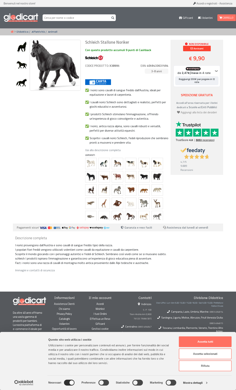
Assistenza (225, 3)
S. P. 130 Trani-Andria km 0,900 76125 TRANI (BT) (141, 314)
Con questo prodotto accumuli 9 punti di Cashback (118, 50)
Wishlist (100, 309)
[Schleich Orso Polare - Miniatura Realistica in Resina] (130, 203)
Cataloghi (64, 319)
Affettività (38, 31)
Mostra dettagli (193, 382)
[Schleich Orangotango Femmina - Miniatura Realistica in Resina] (117, 203)
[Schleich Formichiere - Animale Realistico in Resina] (104, 216)
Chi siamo (64, 309)
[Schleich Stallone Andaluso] (104, 163)
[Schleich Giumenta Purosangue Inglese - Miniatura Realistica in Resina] (117, 216)
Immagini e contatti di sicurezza (35, 270)
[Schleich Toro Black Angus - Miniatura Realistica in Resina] (157, 176)
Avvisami (198, 48)
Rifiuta (205, 365)
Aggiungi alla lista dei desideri (199, 112)
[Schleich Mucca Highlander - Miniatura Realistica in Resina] (130, 190)
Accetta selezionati (205, 353)
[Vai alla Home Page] (12, 32)
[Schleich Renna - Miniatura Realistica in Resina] (157, 203)
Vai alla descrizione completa (103, 150)
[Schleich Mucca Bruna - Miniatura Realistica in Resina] (130, 176)
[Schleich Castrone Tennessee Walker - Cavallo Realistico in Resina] (90, 176)
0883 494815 (216, 323)
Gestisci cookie (100, 329)
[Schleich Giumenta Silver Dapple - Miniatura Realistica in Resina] (104, 190)
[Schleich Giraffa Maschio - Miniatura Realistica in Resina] (104, 203)
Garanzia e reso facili (138, 227)
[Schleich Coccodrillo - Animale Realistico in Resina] (90, 203)
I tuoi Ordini (100, 314)
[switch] (103, 383)
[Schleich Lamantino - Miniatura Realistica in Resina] (90, 216)
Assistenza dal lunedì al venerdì (187, 227)
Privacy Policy (64, 314)
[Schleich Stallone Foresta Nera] (90, 190)
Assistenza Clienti (64, 304)
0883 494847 (145, 326)
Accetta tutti (205, 341)
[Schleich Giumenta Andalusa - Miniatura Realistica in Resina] (117, 163)
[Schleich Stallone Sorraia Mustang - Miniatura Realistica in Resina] (117, 190)
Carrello (227, 18)
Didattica (22, 31)
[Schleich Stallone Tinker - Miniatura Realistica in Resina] (157, 163)
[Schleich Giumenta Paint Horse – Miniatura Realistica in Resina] (144, 216)
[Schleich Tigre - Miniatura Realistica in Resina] (144, 190)
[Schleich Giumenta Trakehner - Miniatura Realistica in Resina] (157, 216)
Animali (52, 31)
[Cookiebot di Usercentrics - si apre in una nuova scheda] (24, 383)
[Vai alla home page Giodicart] (21, 17)
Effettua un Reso (100, 319)
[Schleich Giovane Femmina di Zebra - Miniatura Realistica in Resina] (144, 203)
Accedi (206, 3)
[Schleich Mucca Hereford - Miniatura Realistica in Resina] (117, 176)
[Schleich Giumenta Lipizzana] (90, 163)
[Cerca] (112, 17)
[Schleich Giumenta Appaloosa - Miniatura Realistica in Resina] (130, 216)
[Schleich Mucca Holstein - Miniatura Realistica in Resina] (130, 163)
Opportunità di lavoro (64, 329)
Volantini (207, 17)
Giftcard (187, 17)
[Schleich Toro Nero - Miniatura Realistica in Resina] (144, 176)
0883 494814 (216, 312)
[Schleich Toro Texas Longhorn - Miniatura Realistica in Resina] (104, 176)
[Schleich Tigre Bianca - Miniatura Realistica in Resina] (157, 190)
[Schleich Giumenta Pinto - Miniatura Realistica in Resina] (144, 163)
